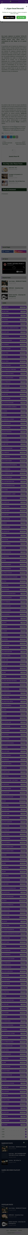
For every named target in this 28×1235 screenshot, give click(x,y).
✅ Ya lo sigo (21, 17)
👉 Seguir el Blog (9, 17)
